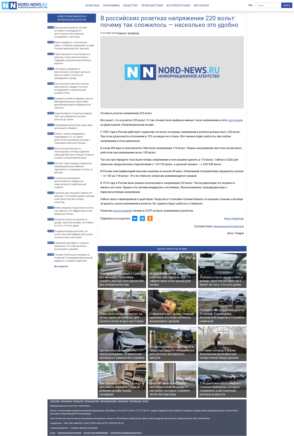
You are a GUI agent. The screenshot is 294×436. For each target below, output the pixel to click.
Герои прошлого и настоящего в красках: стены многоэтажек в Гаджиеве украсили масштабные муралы (72, 59)
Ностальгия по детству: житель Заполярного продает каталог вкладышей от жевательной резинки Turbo (71, 88)
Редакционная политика (69, 432)
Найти (286, 5)
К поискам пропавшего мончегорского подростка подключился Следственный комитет (70, 183)
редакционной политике (228, 226)
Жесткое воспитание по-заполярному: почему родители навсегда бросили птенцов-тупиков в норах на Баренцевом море (74, 153)
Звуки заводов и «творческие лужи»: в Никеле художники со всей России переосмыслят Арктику (74, 45)
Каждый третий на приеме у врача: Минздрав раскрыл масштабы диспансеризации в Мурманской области (73, 103)
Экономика (111, 5)
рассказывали (122, 210)
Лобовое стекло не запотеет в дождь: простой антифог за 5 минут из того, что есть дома (74, 222)
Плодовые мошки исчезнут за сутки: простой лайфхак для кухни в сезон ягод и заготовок (73, 234)
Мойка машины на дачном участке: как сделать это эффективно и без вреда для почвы (74, 210)
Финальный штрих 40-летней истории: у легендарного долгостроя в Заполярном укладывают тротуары (70, 32)
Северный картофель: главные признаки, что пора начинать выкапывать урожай (71, 246)
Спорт (146, 401)
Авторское (201, 5)
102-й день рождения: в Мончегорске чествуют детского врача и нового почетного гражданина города (72, 73)
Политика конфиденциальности (126, 432)
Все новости (61, 266)
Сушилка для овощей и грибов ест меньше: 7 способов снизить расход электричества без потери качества (74, 197)
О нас (52, 432)
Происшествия (152, 5)
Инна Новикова (234, 218)
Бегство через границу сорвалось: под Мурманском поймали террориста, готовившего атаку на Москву (73, 168)
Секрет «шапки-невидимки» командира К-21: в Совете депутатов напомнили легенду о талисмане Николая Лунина (72, 138)
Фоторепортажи (178, 5)
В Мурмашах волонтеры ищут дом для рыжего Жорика (73, 127)
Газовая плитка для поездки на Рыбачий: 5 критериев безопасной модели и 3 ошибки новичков (73, 257)
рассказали (235, 120)
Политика (92, 5)
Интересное (133, 33)
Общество (130, 5)
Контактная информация (96, 432)
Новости (122, 33)
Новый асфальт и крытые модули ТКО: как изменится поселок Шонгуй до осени (73, 116)
